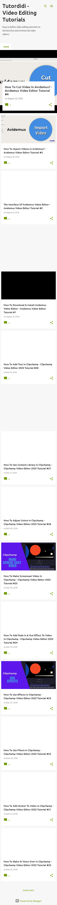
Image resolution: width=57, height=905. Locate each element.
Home (6, 46)
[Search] (45, 6)
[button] (50, 105)
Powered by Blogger (30, 900)
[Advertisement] (28, 248)
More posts (28, 890)
